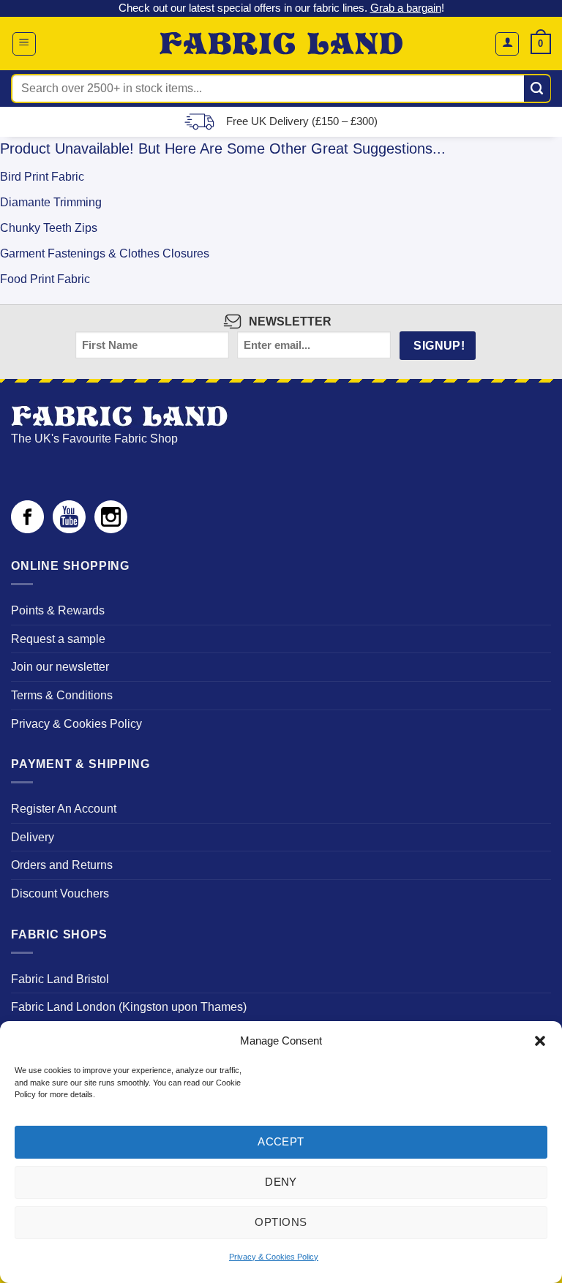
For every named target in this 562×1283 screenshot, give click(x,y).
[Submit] (537, 88)
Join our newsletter (60, 667)
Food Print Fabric (45, 279)
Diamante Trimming (51, 202)
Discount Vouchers (60, 893)
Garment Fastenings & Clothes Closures (104, 253)
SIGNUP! (439, 345)
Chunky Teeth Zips (48, 228)
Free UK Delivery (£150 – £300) (302, 121)
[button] (540, 1041)
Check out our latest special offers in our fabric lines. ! (281, 7)
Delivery (32, 837)
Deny (281, 1181)
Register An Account (63, 808)
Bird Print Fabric (42, 176)
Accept (281, 1141)
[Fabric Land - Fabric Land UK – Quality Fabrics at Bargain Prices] (281, 44)
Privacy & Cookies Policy (273, 1256)
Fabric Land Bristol (60, 979)
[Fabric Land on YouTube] (69, 529)
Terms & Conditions (62, 695)
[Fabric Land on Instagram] (110, 529)
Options (281, 1222)
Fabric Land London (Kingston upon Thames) (129, 1007)
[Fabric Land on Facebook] (27, 529)
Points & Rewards (58, 610)
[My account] (507, 44)
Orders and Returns (62, 865)
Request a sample (58, 639)
